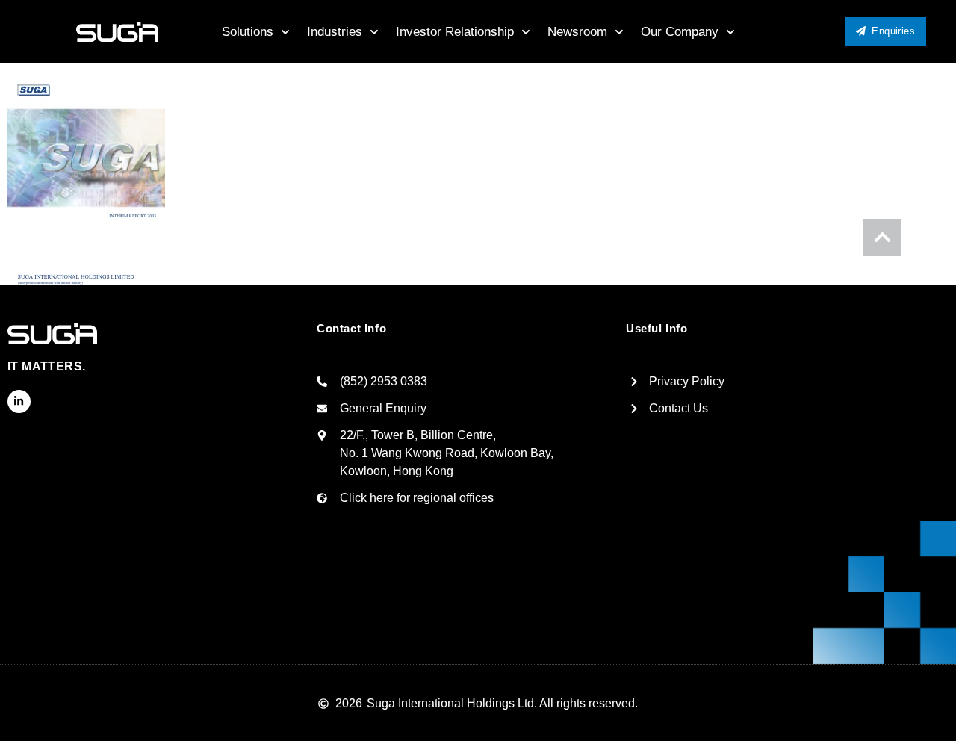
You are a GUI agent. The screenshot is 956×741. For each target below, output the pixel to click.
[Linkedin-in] (19, 401)
